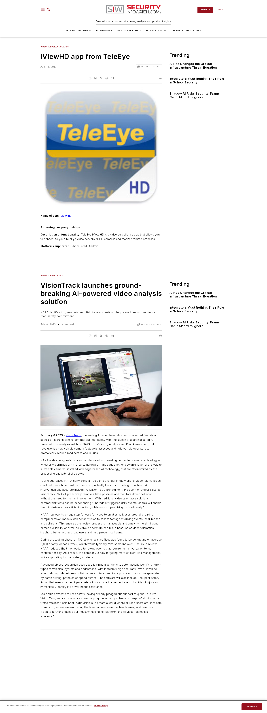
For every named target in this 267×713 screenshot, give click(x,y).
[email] (112, 78)
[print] (160, 78)
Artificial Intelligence (187, 30)
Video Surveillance (129, 30)
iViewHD (65, 215)
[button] (42, 9)
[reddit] (106, 78)
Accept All (252, 706)
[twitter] (101, 78)
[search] (48, 9)
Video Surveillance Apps (54, 47)
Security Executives (78, 30)
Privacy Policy (101, 706)
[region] (133, 706)
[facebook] (90, 78)
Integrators (104, 30)
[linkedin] (95, 78)
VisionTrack (73, 435)
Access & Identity (157, 30)
